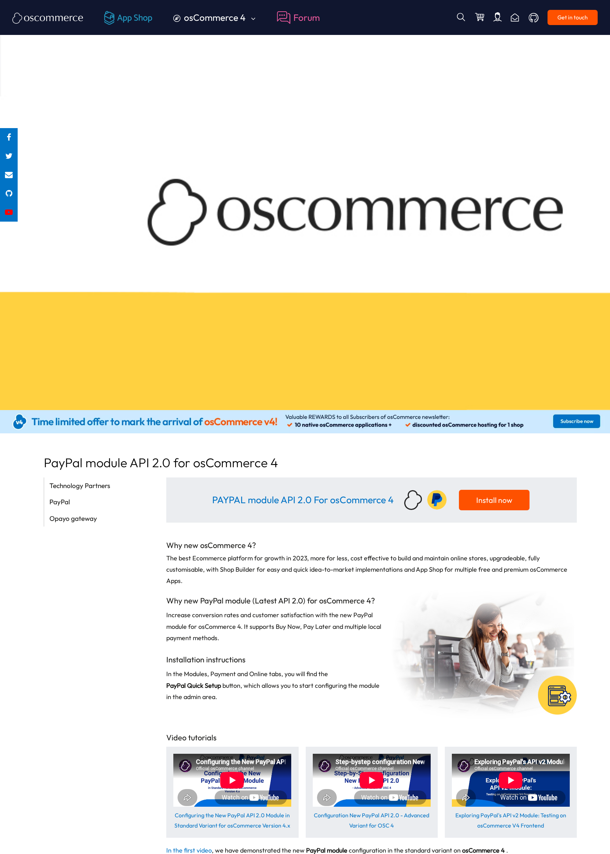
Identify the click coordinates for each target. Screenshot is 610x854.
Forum (306, 17)
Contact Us (515, 17)
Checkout (480, 17)
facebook (9, 137)
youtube (9, 212)
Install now (494, 500)
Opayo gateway (73, 518)
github (9, 193)
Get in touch (572, 17)
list (9, 175)
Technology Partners (79, 485)
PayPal (59, 502)
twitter (9, 156)
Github (534, 18)
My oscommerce (498, 17)
